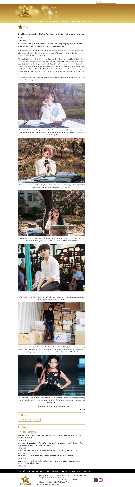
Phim (47, 21)
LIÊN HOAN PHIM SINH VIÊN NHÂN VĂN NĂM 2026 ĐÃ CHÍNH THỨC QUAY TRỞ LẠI (47, 451)
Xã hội (79, 21)
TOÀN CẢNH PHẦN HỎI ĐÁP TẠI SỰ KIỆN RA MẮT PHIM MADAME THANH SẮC (45, 456)
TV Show (35, 21)
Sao (28, 21)
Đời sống (72, 21)
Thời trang (55, 21)
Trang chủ (21, 21)
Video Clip (87, 21)
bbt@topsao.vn (54, 484)
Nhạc (42, 21)
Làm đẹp (64, 21)
